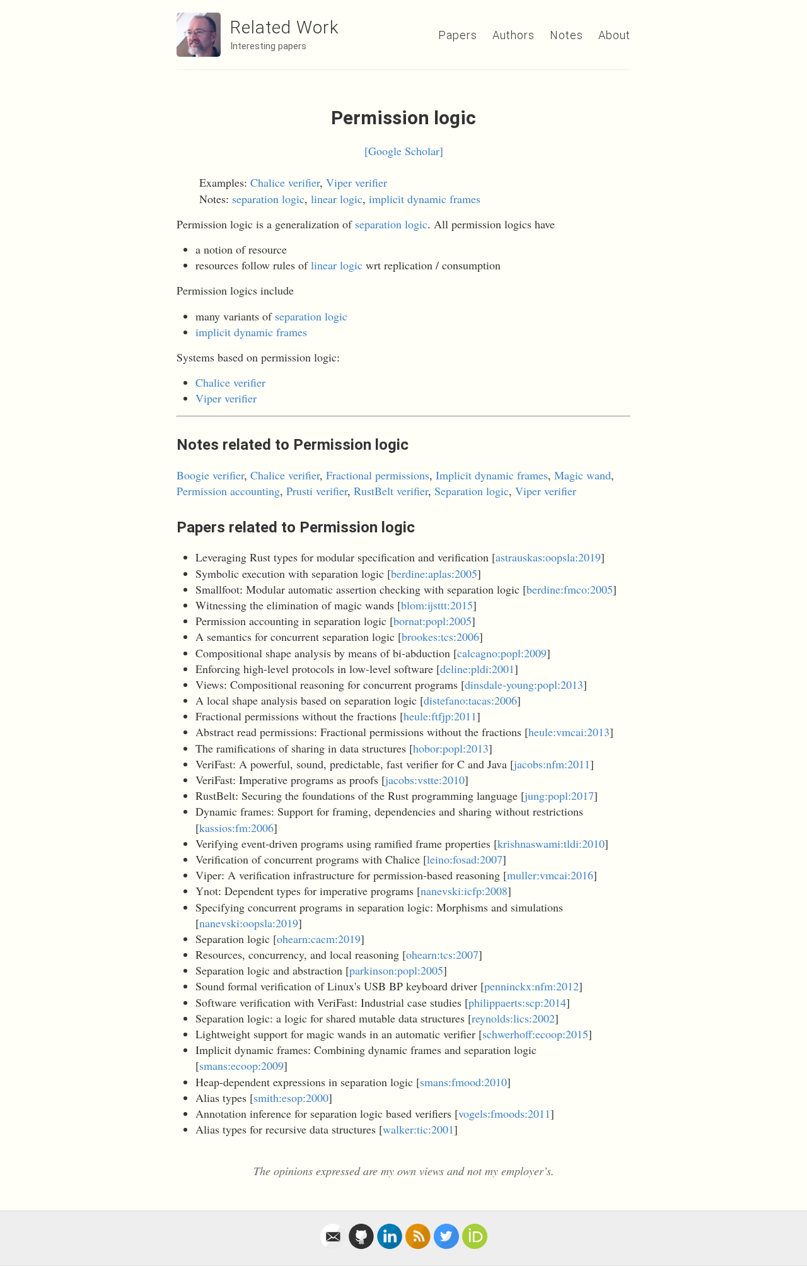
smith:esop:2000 (290, 1097)
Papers (457, 35)
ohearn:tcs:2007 (442, 954)
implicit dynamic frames (424, 198)
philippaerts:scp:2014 (517, 1002)
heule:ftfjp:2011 (440, 716)
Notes (566, 35)
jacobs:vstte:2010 (425, 779)
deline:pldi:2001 (477, 668)
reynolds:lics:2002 (513, 1018)
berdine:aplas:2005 (434, 573)
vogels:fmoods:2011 (504, 1113)
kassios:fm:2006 (236, 827)
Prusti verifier (316, 490)
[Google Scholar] (403, 150)
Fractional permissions (377, 475)
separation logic (268, 198)
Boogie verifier (210, 475)
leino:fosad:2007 (464, 859)
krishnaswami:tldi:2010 (551, 843)
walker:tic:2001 (418, 1129)
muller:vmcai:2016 (550, 874)
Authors (513, 35)
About (614, 35)
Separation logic (471, 490)
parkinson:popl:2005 (396, 970)
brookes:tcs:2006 (440, 636)
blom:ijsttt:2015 (437, 604)
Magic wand (582, 475)
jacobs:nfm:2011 (552, 763)
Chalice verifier (285, 182)
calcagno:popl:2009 (502, 652)
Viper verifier (356, 182)
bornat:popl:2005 (432, 620)
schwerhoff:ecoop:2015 (535, 1033)
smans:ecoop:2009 (241, 1065)
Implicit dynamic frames (492, 475)
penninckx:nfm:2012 (531, 985)
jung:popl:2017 (559, 795)
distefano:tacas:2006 (470, 700)
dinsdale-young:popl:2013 (524, 684)
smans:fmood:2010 (463, 1081)
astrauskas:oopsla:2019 (548, 557)
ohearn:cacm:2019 (319, 938)
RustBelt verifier (391, 490)
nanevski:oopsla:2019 (248, 922)
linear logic (337, 198)
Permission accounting (228, 490)
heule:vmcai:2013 (569, 731)
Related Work (284, 27)
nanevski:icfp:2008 (464, 890)
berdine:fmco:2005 (569, 589)
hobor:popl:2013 (451, 748)
